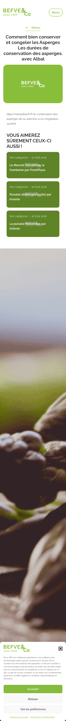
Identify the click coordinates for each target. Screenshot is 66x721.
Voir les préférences (33, 709)
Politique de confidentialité (42, 717)
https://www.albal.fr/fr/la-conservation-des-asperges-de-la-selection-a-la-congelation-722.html (33, 119)
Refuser (33, 699)
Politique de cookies (19, 717)
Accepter (33, 689)
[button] (60, 648)
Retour (36, 27)
